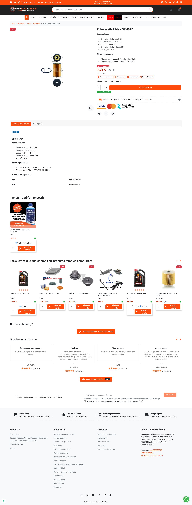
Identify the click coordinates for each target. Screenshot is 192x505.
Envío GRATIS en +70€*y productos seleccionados (103, 2)
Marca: (100, 81)
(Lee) (141, 401)
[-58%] (52, 278)
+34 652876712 (155, 450)
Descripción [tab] (38, 124)
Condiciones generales (62, 442)
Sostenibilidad (59, 468)
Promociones (15, 434)
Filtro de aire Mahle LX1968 (49, 293)
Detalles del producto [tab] (21, 124)
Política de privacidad (62, 449)
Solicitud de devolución (106, 449)
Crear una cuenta (103, 442)
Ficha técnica (120, 77)
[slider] (25, 368)
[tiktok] (177, 2)
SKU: (112, 81)
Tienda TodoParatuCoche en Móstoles (69, 464)
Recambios (21, 23)
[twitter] (174, 2)
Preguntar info (132, 77)
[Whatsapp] (19, 2)
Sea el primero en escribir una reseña (96, 331)
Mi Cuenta (58, 487)
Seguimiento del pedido (106, 434)
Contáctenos (58, 476)
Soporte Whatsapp (148, 77)
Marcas (13, 448)
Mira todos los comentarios (95, 379)
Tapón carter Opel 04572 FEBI (79, 293)
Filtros (29, 23)
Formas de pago (60, 438)
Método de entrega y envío (64, 434)
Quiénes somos (60, 461)
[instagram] (166, 2)
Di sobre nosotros (23, 339)
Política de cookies (61, 453)
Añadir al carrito (145, 87)
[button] (179, 10)
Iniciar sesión (102, 438)
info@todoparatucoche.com (152, 455)
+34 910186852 (147, 453)
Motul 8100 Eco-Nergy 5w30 (137, 293)
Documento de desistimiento (65, 457)
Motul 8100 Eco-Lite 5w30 (19, 293)
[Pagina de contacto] (11, 2)
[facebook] (162, 2)
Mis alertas (101, 445)
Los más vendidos (17, 444)
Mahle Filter (36, 23)
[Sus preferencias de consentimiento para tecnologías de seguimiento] (4, 501)
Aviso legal (58, 445)
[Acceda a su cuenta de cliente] (171, 10)
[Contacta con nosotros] (15, 2)
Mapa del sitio (59, 479)
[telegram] (181, 2)
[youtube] (170, 2)
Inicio (13, 23)
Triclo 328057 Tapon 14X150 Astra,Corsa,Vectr (108, 294)
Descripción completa (105, 77)
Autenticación (59, 483)
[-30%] (81, 278)
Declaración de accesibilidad (65, 472)
